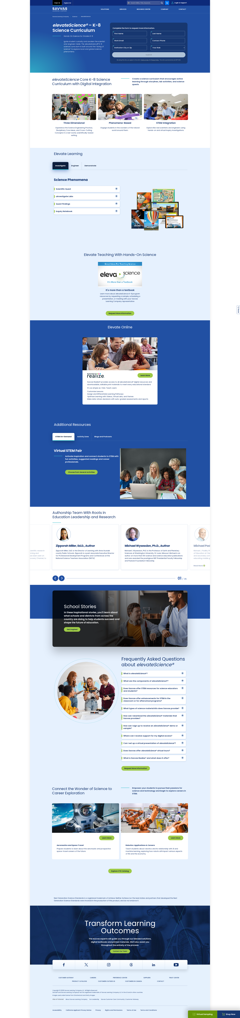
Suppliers (147, 978)
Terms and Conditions (148, 1010)
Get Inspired (72, 629)
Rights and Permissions (113, 1010)
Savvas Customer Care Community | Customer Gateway (120, 999)
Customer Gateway (66, 978)
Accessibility (57, 1010)
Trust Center (174, 978)
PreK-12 (57, 3)
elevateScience (86, 16)
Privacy (98, 1010)
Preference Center (120, 978)
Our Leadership (94, 999)
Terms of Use (131, 1010)
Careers (93, 978)
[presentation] (55, 578)
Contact (160, 981)
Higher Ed (67, 3)
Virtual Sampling (204, 1014)
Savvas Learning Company (60, 16)
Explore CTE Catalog (120, 871)
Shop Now (230, 1014)
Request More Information (120, 313)
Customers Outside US (106, 981)
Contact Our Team (120, 951)
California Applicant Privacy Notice (78, 1010)
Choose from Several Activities (81, 472)
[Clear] (129, 3)
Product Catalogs (79, 981)
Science (74, 16)
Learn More (145, 375)
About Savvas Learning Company (76, 999)
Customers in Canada (133, 981)
